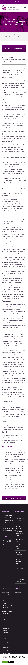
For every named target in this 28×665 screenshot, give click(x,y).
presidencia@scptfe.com (9, 530)
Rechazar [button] (11, 661)
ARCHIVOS (7, 36)
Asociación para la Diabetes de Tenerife (20, 520)
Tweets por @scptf (20, 592)
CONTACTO (22, 38)
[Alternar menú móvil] (25, 7)
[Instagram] (3, 544)
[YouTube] (10, 541)
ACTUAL (15, 34)
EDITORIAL (16, 36)
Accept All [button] (5, 661)
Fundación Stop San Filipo (20, 580)
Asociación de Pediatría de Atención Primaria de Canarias (7, 604)
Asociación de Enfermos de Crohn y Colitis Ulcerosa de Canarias (19, 544)
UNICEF (5, 638)
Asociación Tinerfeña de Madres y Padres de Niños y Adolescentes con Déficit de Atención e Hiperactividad (20, 560)
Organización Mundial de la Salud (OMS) (6, 645)
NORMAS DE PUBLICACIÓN (9, 38)
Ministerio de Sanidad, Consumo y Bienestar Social (7, 631)
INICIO (8, 34)
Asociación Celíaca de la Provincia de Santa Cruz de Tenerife (19, 531)
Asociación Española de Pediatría (6, 595)
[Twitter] (7, 541)
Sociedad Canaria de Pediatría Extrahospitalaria (7, 614)
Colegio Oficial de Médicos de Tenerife (7, 622)
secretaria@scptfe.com (9, 528)
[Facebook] (3, 541)
